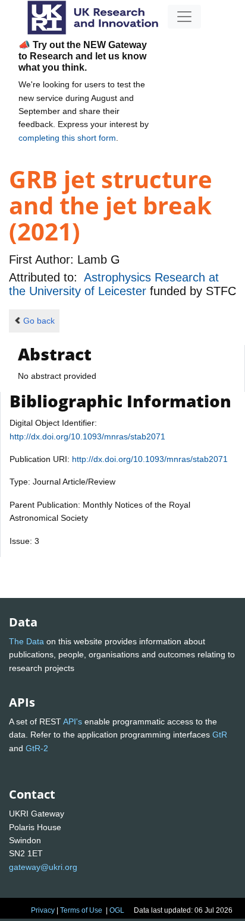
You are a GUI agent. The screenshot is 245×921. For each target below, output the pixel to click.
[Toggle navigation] (184, 17)
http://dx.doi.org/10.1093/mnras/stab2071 (87, 436)
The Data (26, 641)
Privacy (43, 910)
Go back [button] (39, 320)
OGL (116, 910)
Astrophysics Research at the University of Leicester (114, 284)
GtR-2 (37, 748)
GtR (219, 734)
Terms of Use (81, 910)
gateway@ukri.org (43, 867)
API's (72, 721)
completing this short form (67, 138)
